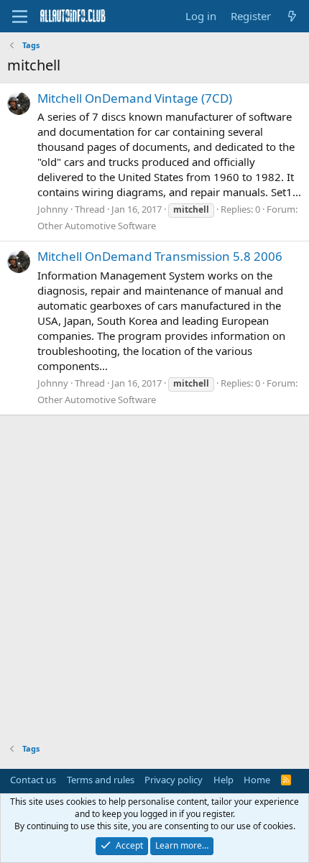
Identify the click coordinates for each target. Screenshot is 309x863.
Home (257, 779)
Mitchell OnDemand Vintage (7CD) (134, 98)
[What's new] (292, 16)
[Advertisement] (154, 574)
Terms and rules (100, 779)
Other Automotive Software (96, 225)
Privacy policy (173, 779)
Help (223, 779)
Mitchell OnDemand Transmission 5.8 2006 (159, 256)
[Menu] (20, 16)
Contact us (33, 779)
